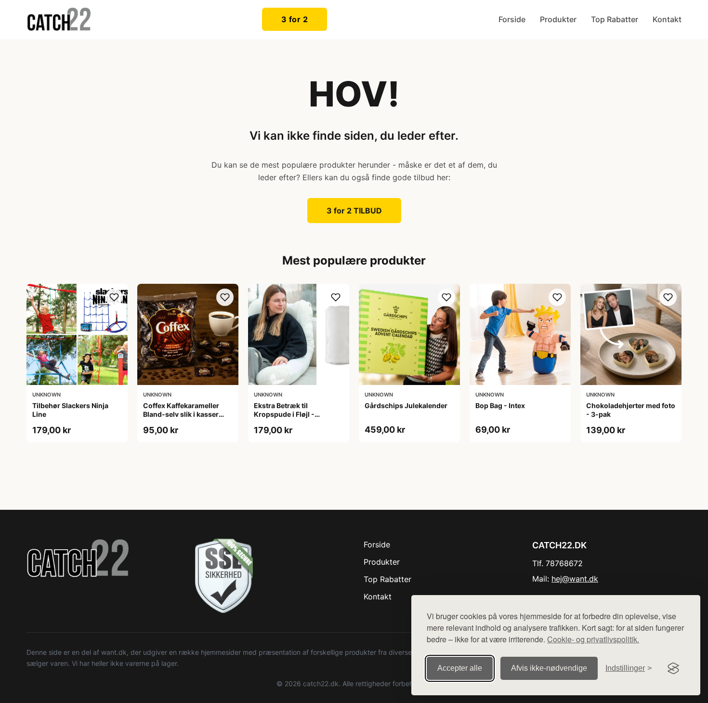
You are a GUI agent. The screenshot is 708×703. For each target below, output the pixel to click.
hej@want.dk (574, 579)
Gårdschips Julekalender (406, 405)
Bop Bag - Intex (500, 405)
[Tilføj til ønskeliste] (114, 297)
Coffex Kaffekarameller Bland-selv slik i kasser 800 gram (181, 414)
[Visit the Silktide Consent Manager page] (673, 668)
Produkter (558, 19)
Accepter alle (459, 668)
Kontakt (667, 19)
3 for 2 (294, 19)
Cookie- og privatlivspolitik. (593, 639)
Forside (511, 19)
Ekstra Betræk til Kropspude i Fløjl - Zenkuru (284, 414)
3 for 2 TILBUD (354, 210)
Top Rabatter (614, 19)
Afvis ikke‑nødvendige (549, 668)
